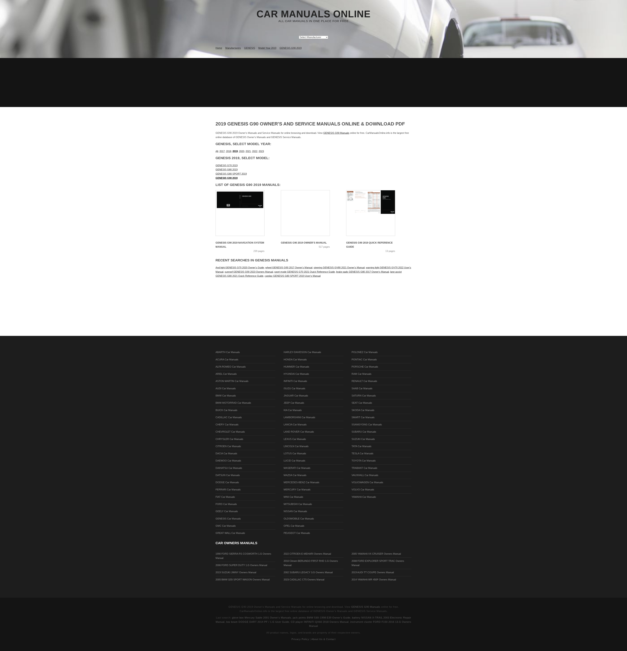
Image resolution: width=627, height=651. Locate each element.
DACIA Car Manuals (226, 453)
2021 (248, 151)
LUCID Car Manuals (294, 460)
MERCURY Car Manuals (297, 489)
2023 (261, 151)
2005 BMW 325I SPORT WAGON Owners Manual (243, 579)
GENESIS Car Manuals (228, 518)
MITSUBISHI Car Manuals (298, 504)
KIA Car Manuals (293, 410)
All (217, 151)
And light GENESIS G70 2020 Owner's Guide (240, 267)
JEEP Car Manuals (294, 403)
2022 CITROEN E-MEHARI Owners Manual (307, 553)
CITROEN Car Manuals (228, 446)
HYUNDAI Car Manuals (296, 374)
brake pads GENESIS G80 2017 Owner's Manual (362, 272)
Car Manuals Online (313, 14)
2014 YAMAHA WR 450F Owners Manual (374, 579)
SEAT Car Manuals (362, 403)
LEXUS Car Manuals (295, 439)
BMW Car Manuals (226, 395)
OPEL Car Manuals (294, 526)
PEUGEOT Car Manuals (297, 533)
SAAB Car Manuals (362, 388)
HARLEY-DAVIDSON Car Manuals (302, 352)
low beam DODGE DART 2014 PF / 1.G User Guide (257, 622)
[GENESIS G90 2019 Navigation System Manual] (244, 213)
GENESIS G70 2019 (227, 165)
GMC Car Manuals (226, 526)
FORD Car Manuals (226, 504)
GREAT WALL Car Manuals (230, 533)
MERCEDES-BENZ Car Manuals (301, 482)
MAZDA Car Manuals (295, 475)
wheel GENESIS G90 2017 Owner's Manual (288, 267)
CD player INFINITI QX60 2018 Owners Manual (320, 622)
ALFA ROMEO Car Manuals (231, 366)
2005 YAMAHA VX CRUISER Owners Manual (376, 553)
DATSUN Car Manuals (228, 475)
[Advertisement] (313, 82)
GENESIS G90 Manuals (336, 133)
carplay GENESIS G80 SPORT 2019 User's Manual (293, 276)
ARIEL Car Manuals (226, 374)
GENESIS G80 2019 (227, 169)
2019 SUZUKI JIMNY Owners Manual (236, 572)
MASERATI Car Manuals (297, 468)
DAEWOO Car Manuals (228, 460)
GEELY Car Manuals (227, 511)
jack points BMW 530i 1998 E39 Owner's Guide (321, 617)
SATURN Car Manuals (364, 395)
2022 (254, 151)
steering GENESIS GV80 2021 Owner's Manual (339, 267)
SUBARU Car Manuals (364, 431)
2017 (222, 151)
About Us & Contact (323, 639)
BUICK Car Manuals (226, 410)
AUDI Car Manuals (226, 388)
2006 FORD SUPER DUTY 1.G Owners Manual (241, 565)
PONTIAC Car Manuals (364, 359)
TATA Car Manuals (361, 446)
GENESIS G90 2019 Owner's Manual (304, 242)
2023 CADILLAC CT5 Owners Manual (304, 579)
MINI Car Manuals (293, 497)
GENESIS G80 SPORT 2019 (231, 174)
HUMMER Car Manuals (296, 366)
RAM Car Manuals (361, 374)
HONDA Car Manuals (295, 359)
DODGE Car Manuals (227, 482)
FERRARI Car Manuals (228, 489)
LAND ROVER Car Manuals (299, 431)
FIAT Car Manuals (225, 497)
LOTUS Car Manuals (295, 453)
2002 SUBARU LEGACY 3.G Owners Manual (308, 572)
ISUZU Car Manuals (294, 388)
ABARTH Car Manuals (228, 352)
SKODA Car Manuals (363, 410)
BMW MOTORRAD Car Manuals (233, 403)
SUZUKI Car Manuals (363, 439)
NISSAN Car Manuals (295, 511)
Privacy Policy (300, 639)
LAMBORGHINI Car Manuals (299, 417)
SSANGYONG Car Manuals (367, 424)
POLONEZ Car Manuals (365, 352)
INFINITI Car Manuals (295, 381)
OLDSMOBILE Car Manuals (299, 518)
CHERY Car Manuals (227, 424)
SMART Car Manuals (363, 417)
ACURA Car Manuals (227, 359)
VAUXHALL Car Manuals (365, 475)
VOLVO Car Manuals (363, 489)
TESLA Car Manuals (362, 453)
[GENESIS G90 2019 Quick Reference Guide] (374, 213)
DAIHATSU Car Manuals (229, 468)
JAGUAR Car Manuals (296, 395)
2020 (241, 151)
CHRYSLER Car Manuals (229, 439)
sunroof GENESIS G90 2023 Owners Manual (249, 272)
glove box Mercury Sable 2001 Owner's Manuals (261, 617)
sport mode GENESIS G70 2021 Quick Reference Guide (304, 272)
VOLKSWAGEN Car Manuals (367, 482)
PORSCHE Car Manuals (365, 366)
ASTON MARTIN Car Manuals (232, 381)
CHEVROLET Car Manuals (230, 431)
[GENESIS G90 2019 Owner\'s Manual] (309, 213)
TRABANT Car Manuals (364, 468)
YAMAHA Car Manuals (364, 497)
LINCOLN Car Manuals (296, 446)
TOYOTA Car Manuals (364, 460)
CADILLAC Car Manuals (229, 417)
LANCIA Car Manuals (295, 424)
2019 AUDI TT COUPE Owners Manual (373, 572)
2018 (228, 151)
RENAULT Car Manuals (364, 381)
